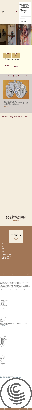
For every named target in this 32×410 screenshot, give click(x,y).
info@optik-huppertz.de (6, 258)
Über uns (21, 3)
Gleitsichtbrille (23, 11)
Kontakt (21, 20)
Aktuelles (22, 19)
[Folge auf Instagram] (16, 12)
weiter (16, 148)
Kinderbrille (23, 12)
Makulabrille (23, 13)
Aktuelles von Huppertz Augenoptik (15, 59)
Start (21, 2)
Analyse (1, 323)
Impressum (3, 251)
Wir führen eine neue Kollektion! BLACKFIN (7, 59)
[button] (16, 394)
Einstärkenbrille (24, 10)
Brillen (21, 9)
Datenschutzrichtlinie (3, 374)
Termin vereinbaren (16, 220)
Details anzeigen (2, 325)
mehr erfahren (7, 106)
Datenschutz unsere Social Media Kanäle (7, 254)
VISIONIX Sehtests (24, 6)
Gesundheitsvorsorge (24, 4)
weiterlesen (7, 65)
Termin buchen (23, 21)
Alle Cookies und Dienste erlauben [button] (16, 377)
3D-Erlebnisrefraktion (25, 5)
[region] (16, 34)
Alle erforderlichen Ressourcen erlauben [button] (5, 377)
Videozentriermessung (25, 7)
